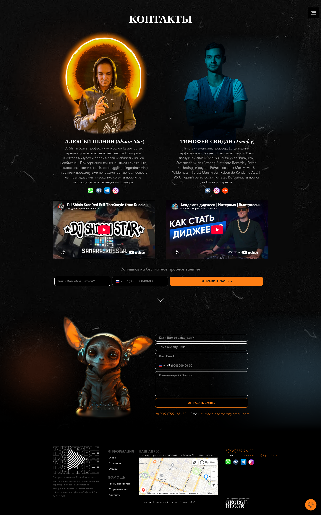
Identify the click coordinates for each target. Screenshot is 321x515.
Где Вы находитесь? (120, 483)
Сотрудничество (118, 489)
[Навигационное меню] (313, 13)
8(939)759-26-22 (171, 414)
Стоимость (115, 463)
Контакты (114, 494)
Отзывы (113, 468)
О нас (112, 457)
